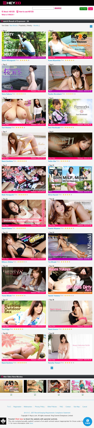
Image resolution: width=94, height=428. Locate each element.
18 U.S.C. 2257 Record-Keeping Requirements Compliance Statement (47, 413)
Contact (68, 407)
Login (90, 9)
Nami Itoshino (7, 161)
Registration (17, 407)
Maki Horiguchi (8, 195)
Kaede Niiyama (54, 228)
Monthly (36, 25)
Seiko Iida (52, 161)
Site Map (77, 407)
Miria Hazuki (53, 195)
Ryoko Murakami (55, 94)
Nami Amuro (53, 329)
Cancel (84, 407)
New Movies (14, 25)
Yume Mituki (7, 296)
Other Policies (52, 407)
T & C (9, 407)
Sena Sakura (7, 94)
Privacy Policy (40, 407)
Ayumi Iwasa (7, 228)
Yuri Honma (7, 128)
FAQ (61, 407)
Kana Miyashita (54, 60)
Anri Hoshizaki (54, 128)
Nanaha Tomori (54, 363)
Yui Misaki (52, 262)
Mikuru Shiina (7, 262)
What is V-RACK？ (8, 15)
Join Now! (83, 9)
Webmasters (28, 407)
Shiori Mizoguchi (9, 60)
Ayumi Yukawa (54, 296)
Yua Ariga (6, 329)
